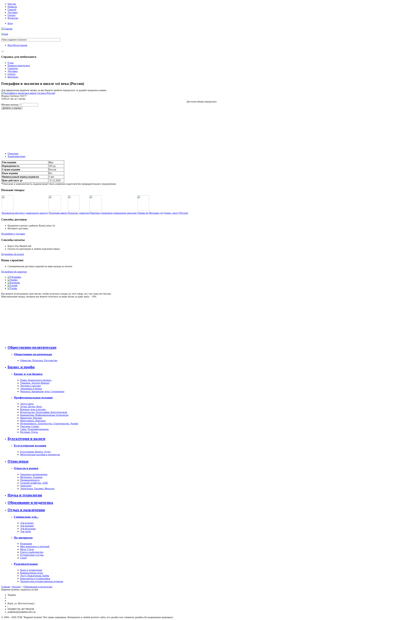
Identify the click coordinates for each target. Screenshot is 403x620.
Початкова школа (58, 213)
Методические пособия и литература (40, 454)
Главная (5, 586)
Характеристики (16, 156)
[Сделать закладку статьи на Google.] (12, 285)
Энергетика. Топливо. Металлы (37, 488)
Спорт (23, 557)
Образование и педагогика (30, 502)
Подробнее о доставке (13, 233)
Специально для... (26, 517)
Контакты (13, 77)
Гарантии (13, 68)
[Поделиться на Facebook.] (14, 282)
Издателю (13, 18)
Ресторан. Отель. (29, 432)
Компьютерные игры (31, 573)
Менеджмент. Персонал (33, 420)
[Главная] (6, 28)
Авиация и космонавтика (33, 474)
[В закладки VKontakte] (14, 277)
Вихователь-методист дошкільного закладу (25, 213)
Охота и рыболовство (31, 552)
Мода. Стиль (27, 549)
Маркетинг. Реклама (31, 418)
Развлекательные (26, 564)
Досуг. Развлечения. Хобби (34, 575)
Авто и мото (27, 403)
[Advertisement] (24, 129)
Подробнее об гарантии (14, 271)
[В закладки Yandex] (13, 280)
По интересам (23, 537)
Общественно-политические (32, 347)
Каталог (16, 586)
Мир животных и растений (34, 546)
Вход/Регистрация (17, 45)
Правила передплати (19, 65)
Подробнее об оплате (12, 254)
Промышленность (30, 480)
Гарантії (12, 9)
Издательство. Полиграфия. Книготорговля (43, 412)
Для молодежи (28, 528)
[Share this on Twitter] (12, 288)
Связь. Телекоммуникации (34, 429)
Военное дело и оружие (33, 409)
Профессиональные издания (33, 397)
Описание (13, 153)
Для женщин (27, 525)
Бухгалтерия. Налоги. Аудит (35, 451)
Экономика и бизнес (31, 388)
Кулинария (26, 543)
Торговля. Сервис (29, 426)
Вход (10, 23)
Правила (12, 6)
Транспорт (25, 485)
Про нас (12, 4)
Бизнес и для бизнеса (28, 374)
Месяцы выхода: (11, 104)
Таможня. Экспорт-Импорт (35, 383)
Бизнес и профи (21, 367)
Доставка (12, 12)
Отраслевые (18, 461)
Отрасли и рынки (26, 468)
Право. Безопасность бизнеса (35, 380)
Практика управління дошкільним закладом (113, 213)
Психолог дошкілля (78, 213)
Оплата (11, 15)
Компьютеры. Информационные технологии (44, 415)
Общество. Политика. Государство (38, 360)
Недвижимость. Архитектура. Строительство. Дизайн (49, 423)
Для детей (25, 531)
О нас (11, 62)
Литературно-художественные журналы (41, 581)
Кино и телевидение (31, 570)
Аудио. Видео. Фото (31, 406)
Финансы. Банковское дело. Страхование (42, 391)
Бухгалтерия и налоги (26, 439)
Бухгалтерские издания (30, 445)
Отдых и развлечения (26, 510)
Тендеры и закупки (30, 385)
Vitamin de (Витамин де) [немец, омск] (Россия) (162, 213)
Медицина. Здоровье (31, 477)
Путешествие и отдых (32, 555)
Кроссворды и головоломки (35, 578)
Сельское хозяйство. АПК (34, 483)
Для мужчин (27, 523)
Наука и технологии (25, 495)
